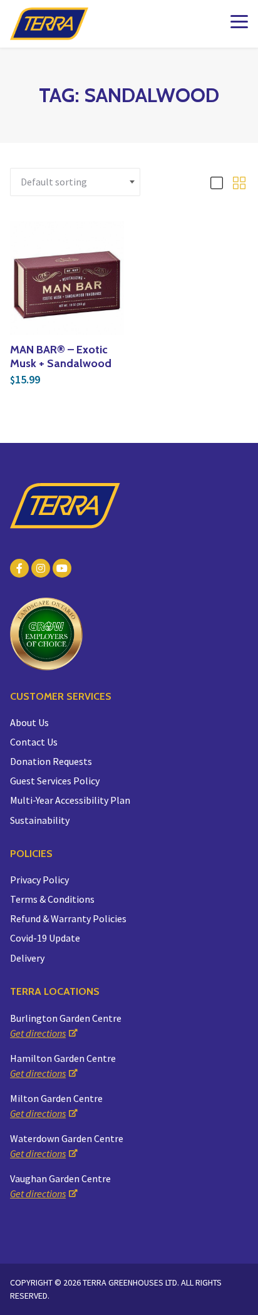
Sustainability (40, 820)
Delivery (27, 958)
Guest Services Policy (55, 780)
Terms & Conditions (52, 899)
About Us (29, 722)
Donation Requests (51, 761)
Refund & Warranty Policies (68, 918)
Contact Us (34, 741)
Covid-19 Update (45, 938)
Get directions (38, 1033)
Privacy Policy (39, 879)
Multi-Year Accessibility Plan (70, 800)
